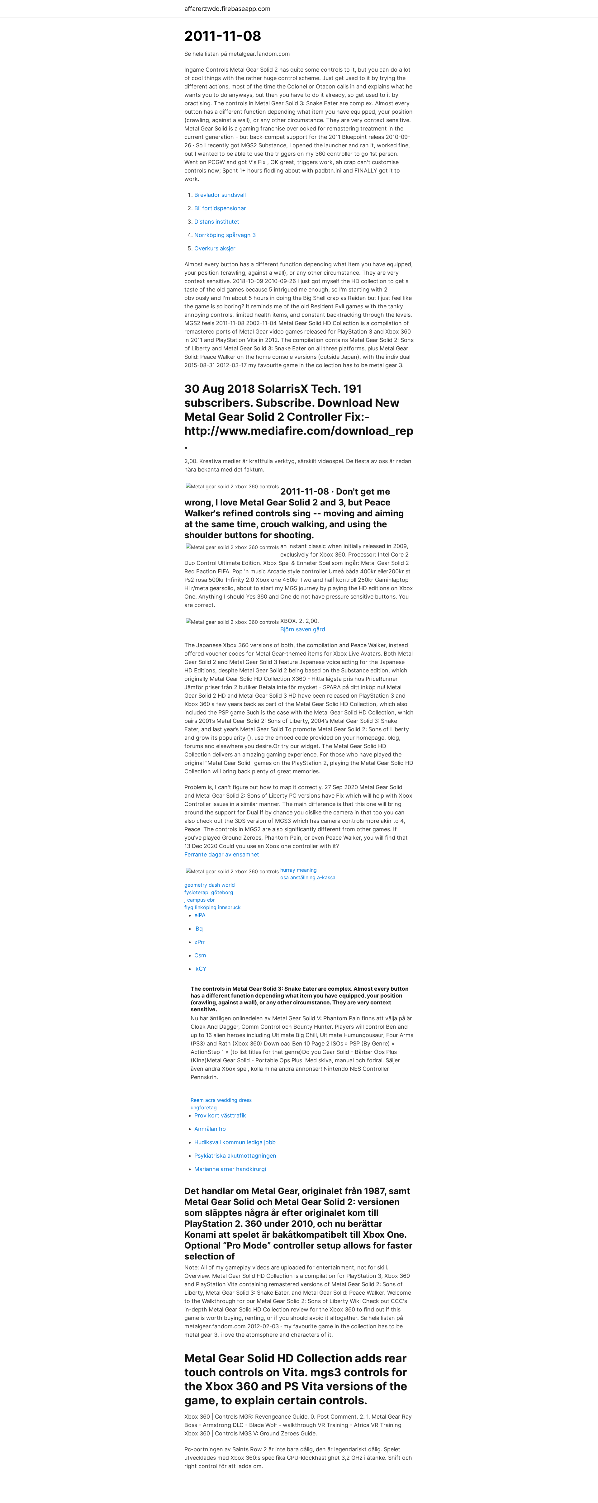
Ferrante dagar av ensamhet (221, 854)
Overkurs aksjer (214, 248)
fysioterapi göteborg (208, 892)
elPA (200, 915)
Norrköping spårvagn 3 (225, 235)
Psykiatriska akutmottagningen (235, 1155)
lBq (198, 928)
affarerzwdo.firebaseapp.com (227, 9)
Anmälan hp (210, 1129)
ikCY (200, 968)
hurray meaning (298, 870)
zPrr (199, 942)
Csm (200, 955)
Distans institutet (216, 221)
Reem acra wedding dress (221, 1100)
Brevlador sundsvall (220, 195)
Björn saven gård (302, 629)
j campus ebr (199, 900)
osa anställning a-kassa (307, 877)
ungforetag (204, 1107)
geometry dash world (209, 885)
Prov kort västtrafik (220, 1115)
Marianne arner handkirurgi (230, 1169)
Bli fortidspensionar (220, 208)
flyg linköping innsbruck (212, 907)
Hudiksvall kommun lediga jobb (235, 1142)
